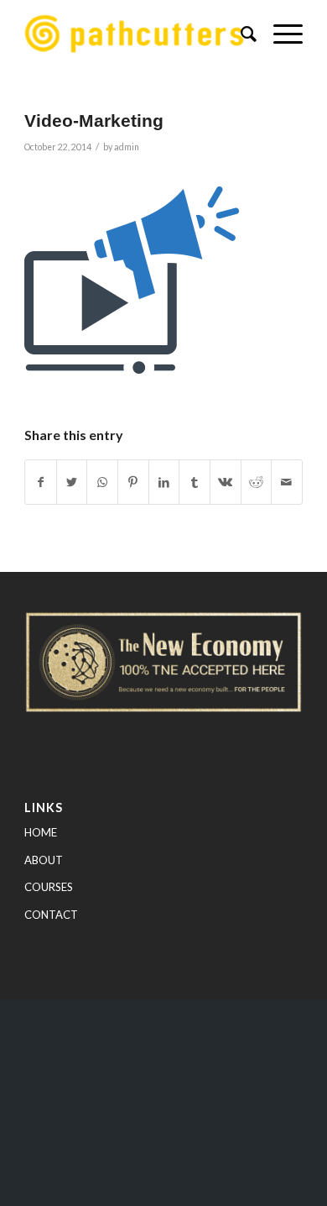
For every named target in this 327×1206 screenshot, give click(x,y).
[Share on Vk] (225, 482)
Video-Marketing (94, 120)
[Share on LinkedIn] (164, 482)
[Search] (240, 33)
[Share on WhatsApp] (102, 482)
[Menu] (280, 33)
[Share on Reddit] (256, 482)
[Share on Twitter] (72, 482)
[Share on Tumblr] (194, 482)
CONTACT (51, 914)
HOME (40, 832)
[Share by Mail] (287, 482)
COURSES (48, 887)
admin (126, 147)
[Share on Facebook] (40, 482)
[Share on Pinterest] (133, 482)
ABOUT (43, 860)
